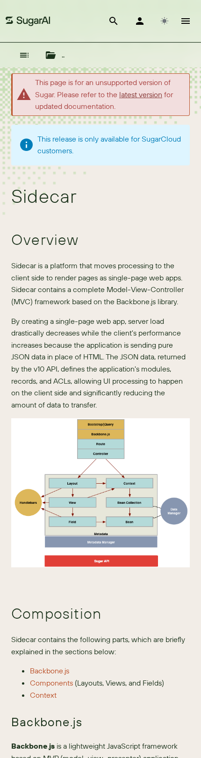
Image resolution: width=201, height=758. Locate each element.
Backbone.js (49, 670)
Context (43, 695)
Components (51, 682)
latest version (140, 94)
